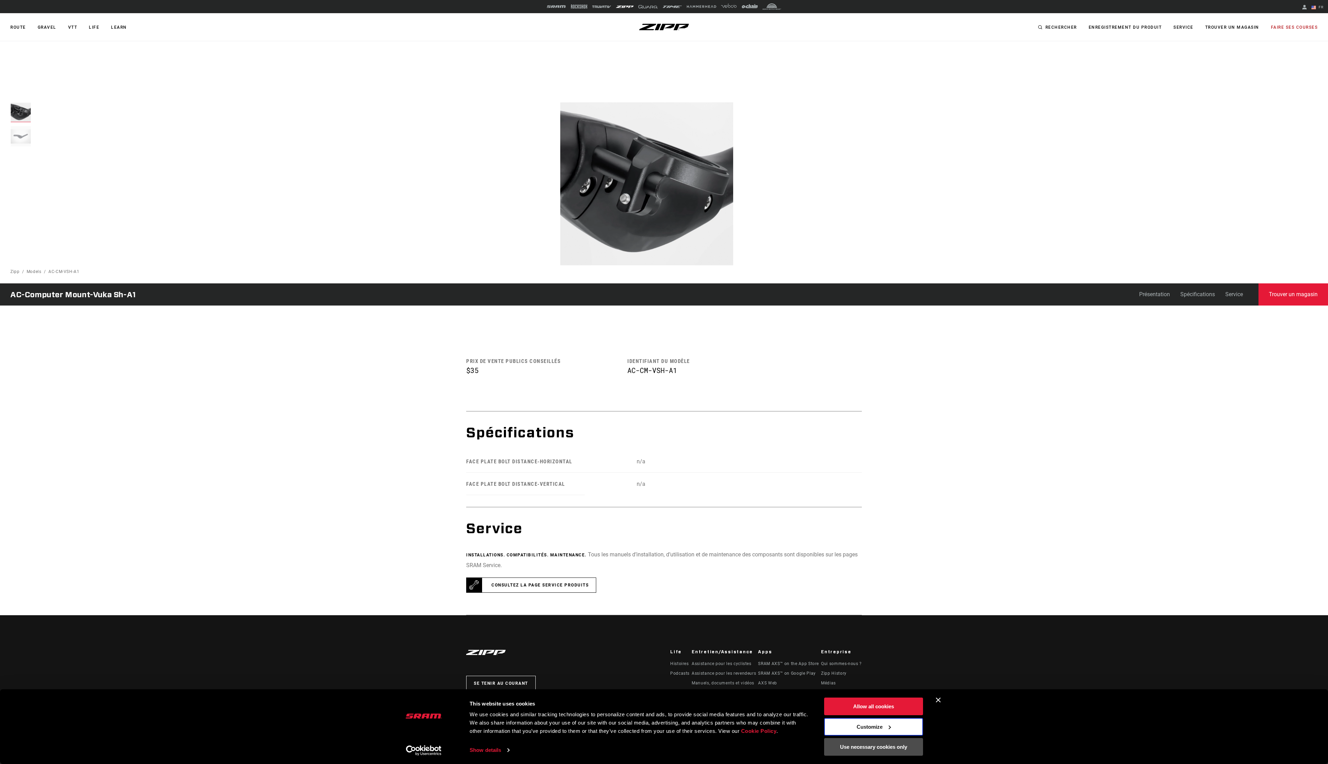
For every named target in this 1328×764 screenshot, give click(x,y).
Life (94, 27)
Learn (119, 27)
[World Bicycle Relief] (772, 6)
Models (34, 271)
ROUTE (18, 27)
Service (1183, 27)
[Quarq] (648, 7)
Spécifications (1197, 294)
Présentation (1154, 294)
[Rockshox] (579, 6)
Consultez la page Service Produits (540, 585)
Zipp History (834, 673)
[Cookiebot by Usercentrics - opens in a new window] (424, 750)
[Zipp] (625, 7)
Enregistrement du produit (1125, 27)
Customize (870, 727)
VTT (72, 27)
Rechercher (1061, 27)
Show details (485, 750)
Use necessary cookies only (873, 747)
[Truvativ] (601, 6)
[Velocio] (729, 6)
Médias (828, 683)
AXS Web (767, 683)
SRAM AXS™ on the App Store (788, 663)
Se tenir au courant (501, 683)
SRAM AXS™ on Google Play (786, 673)
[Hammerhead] (701, 6)
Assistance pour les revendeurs (724, 673)
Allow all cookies (873, 706)
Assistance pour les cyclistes (721, 663)
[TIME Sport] (672, 7)
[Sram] (556, 6)
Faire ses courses (1294, 27)
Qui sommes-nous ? (841, 663)
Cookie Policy (759, 731)
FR (1320, 7)
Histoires (679, 663)
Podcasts (680, 673)
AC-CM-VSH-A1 (64, 271)
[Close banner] (938, 700)
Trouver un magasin (1232, 27)
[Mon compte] (1304, 7)
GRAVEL (47, 27)
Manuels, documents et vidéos (723, 683)
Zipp (15, 271)
